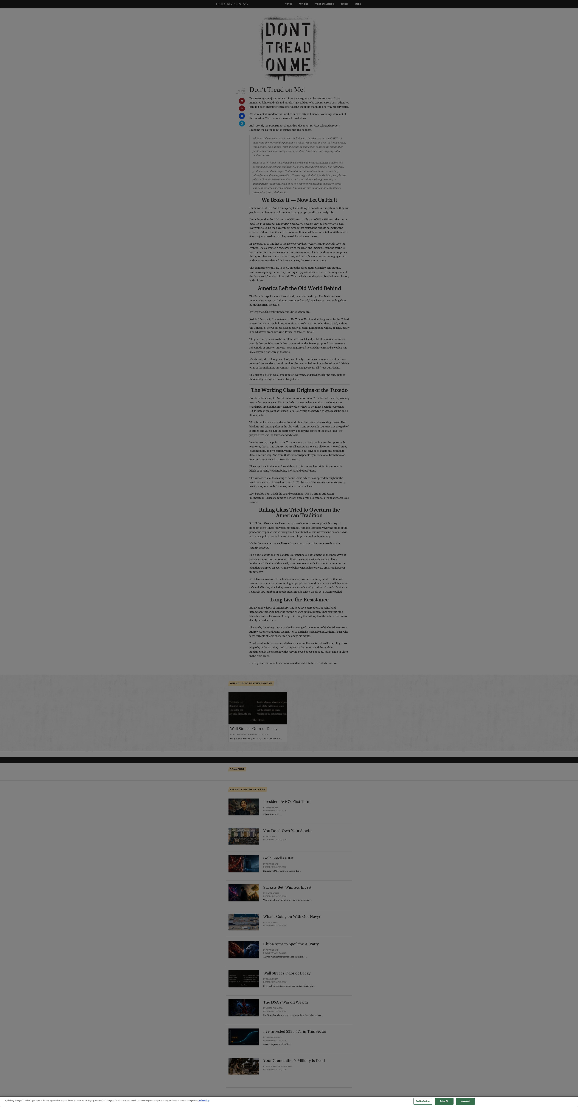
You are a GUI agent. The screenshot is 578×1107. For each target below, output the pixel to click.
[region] (289, 1101)
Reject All (444, 1101)
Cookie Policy (203, 1101)
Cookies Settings (423, 1101)
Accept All (465, 1101)
